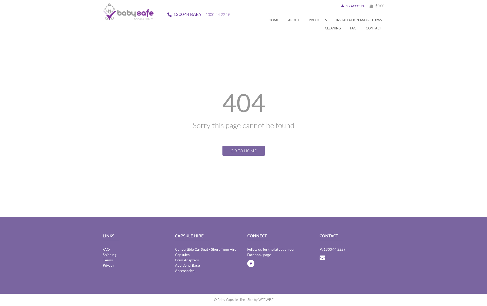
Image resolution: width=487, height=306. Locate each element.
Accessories (185, 270)
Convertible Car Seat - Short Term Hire (205, 249)
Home (274, 20)
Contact (374, 28)
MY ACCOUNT (355, 6)
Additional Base (187, 265)
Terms (108, 260)
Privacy (108, 265)
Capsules (182, 254)
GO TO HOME (244, 150)
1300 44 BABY (201, 14)
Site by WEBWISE (260, 300)
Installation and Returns (359, 20)
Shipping (109, 254)
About (294, 20)
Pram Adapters (187, 260)
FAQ (353, 28)
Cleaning (333, 28)
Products (318, 20)
